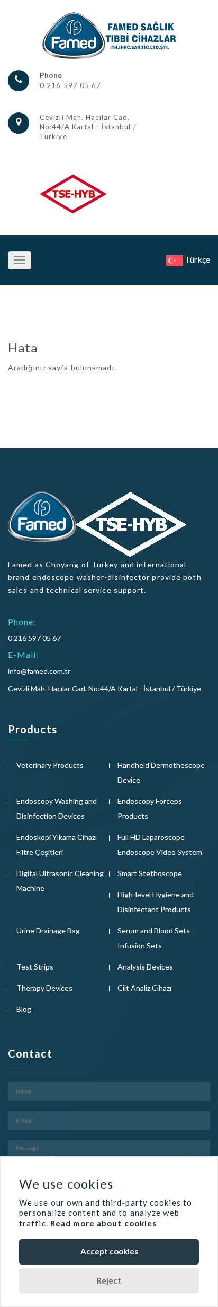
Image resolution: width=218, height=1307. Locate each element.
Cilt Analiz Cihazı (144, 987)
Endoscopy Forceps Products (149, 808)
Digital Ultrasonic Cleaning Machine (60, 881)
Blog (23, 1009)
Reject (109, 1280)
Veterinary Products (50, 764)
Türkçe (196, 259)
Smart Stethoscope (149, 873)
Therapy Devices (44, 987)
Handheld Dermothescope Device (161, 772)
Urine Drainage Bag (48, 930)
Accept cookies (109, 1251)
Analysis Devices (145, 966)
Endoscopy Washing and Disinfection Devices (56, 808)
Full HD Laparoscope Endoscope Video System (159, 844)
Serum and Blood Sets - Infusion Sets (155, 938)
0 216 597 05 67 (71, 85)
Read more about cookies (103, 1223)
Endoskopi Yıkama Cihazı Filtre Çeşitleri (56, 844)
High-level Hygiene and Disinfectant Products (155, 902)
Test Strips (34, 966)
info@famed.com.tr (39, 671)
